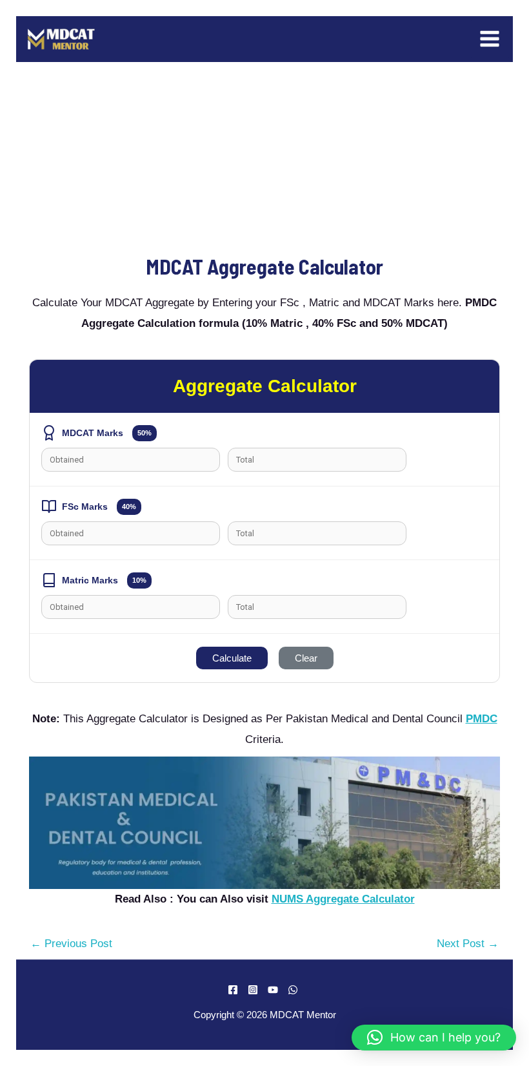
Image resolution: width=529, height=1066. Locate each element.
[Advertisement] (264, 157)
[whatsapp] (295, 990)
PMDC (481, 719)
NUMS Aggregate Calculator (343, 899)
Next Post (468, 943)
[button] (434, 1037)
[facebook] (235, 990)
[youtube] (275, 990)
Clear (306, 658)
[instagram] (255, 990)
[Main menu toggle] (490, 39)
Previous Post (71, 943)
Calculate (232, 658)
